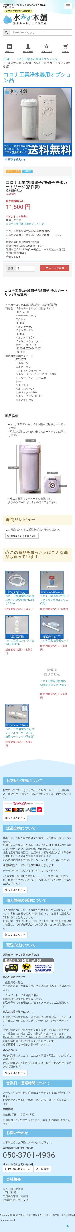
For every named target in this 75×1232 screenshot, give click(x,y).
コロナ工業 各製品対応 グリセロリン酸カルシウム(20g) (54, 600)
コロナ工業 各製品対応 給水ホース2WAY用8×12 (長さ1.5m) (20, 600)
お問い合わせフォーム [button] (18, 1169)
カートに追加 (56, 268)
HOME (7, 59)
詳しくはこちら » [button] (15, 818)
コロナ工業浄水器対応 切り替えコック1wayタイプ (54, 685)
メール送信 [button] (42, 1169)
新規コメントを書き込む (23, 536)
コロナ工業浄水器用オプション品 (25, 223)
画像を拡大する (16, 159)
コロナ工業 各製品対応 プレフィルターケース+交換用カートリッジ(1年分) (20, 733)
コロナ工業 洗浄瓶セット (54, 640)
